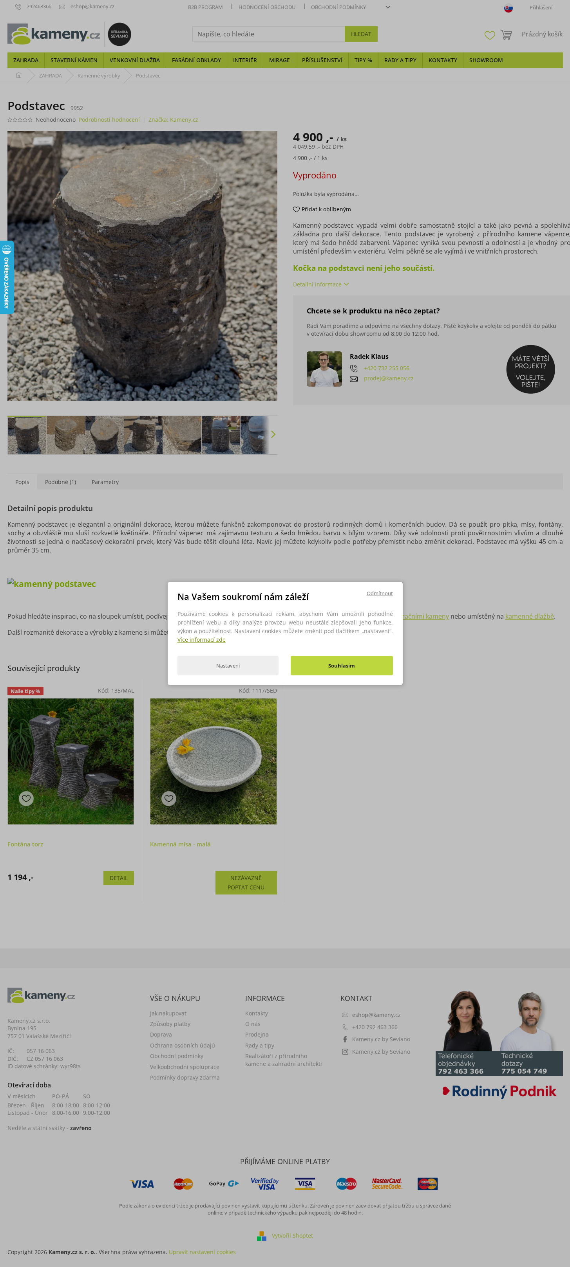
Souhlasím (341, 665)
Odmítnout (380, 593)
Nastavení (228, 665)
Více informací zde (201, 639)
